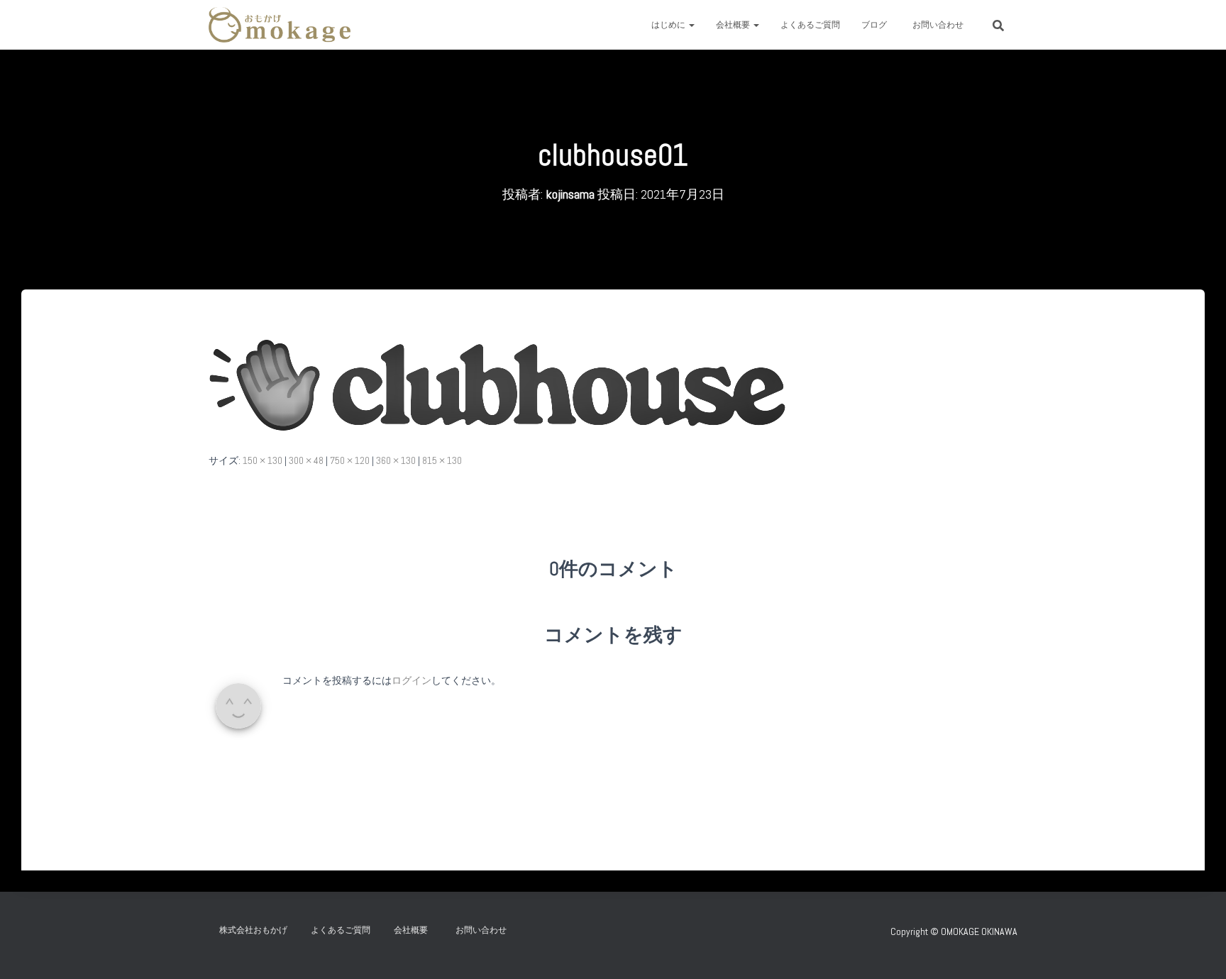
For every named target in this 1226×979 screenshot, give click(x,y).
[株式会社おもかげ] (279, 25)
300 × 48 (306, 460)
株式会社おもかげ (253, 930)
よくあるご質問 (810, 25)
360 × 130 (396, 460)
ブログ (874, 25)
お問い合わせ (942, 25)
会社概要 (734, 25)
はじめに (669, 25)
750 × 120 (350, 460)
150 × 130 (262, 460)
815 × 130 (442, 460)
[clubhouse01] (498, 383)
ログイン (411, 680)
